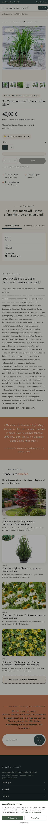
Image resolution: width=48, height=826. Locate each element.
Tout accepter (13, 818)
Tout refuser (35, 818)
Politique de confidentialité (31, 812)
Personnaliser (24, 822)
